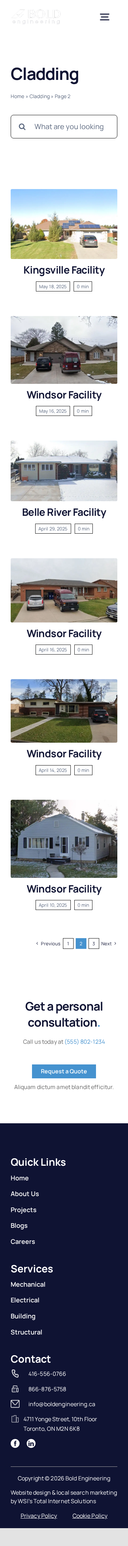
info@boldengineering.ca (61, 1404)
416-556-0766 (47, 1374)
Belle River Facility (64, 512)
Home (18, 96)
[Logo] (36, 11)
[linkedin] (31, 1443)
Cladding (40, 96)
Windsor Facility (64, 394)
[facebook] (15, 1443)
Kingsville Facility (64, 270)
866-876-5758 (47, 1389)
